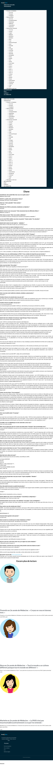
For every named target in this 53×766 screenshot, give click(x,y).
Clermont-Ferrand (13, 42)
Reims (10, 75)
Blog (5, 183)
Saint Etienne (12, 80)
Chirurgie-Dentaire (13, 20)
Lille (10, 47)
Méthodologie (7, 181)
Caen (10, 41)
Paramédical (11, 25)
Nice (10, 60)
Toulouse (11, 83)
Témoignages (7, 6)
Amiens (10, 31)
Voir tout (11, 12)
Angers (10, 33)
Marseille (11, 53)
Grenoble (11, 45)
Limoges (11, 48)
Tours (10, 85)
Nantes (10, 58)
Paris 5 (10, 64)
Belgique (11, 34)
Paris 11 (11, 69)
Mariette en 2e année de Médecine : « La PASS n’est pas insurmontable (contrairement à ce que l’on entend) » (22, 721)
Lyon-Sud (11, 50)
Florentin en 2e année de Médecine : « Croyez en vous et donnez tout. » (25, 611)
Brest (10, 39)
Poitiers (10, 74)
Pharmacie (11, 26)
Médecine (11, 23)
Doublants (11, 15)
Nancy (10, 56)
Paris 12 (11, 71)
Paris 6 (10, 66)
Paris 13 (11, 72)
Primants (11, 14)
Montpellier (11, 55)
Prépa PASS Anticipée (9, 99)
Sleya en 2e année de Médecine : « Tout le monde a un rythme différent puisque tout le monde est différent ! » (24, 666)
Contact (6, 184)
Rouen (10, 79)
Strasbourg (11, 82)
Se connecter (7, 94)
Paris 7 (10, 67)
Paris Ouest (11, 63)
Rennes (10, 77)
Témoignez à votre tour (11, 179)
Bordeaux (11, 37)
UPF (10, 178)
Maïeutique (11, 22)
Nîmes (10, 61)
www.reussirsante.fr (16, 554)
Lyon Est (11, 52)
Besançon (11, 36)
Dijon (10, 44)
